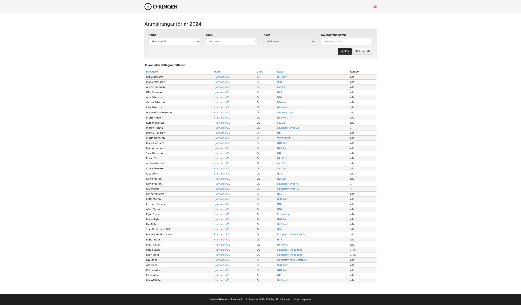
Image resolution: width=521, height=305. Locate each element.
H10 (279, 209)
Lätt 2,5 (281, 87)
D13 (279, 275)
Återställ (364, 51)
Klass (267, 35)
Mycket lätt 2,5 (285, 137)
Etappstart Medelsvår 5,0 (291, 234)
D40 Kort (282, 143)
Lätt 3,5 (281, 163)
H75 (279, 173)
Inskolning (283, 214)
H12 (279, 204)
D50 (279, 81)
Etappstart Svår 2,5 (288, 127)
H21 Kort (282, 76)
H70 (279, 92)
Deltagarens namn (333, 35)
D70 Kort (282, 265)
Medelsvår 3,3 (285, 112)
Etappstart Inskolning (290, 249)
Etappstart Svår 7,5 (288, 183)
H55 (279, 193)
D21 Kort (282, 158)
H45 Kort (282, 148)
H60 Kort (282, 107)
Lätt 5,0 (281, 168)
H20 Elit (281, 178)
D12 (279, 132)
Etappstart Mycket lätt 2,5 (292, 259)
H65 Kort (282, 117)
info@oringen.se (302, 299)
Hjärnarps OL (221, 76)
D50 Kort (282, 102)
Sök (346, 51)
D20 (279, 97)
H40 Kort (282, 224)
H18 (279, 229)
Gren (209, 35)
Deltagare (152, 71)
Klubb (152, 35)
